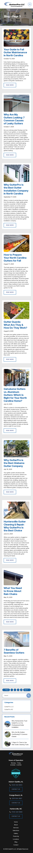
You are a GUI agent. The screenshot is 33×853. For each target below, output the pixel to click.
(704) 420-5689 (17, 812)
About (16, 825)
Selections (16, 830)
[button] (30, 4)
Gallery (16, 833)
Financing (16, 836)
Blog (16, 842)
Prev (6, 690)
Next (27, 690)
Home (5, 20)
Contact (15, 845)
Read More (10, 85)
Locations (16, 839)
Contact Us (16, 789)
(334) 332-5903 (17, 785)
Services (16, 827)
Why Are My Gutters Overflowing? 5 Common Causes (19, 734)
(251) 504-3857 (17, 798)
